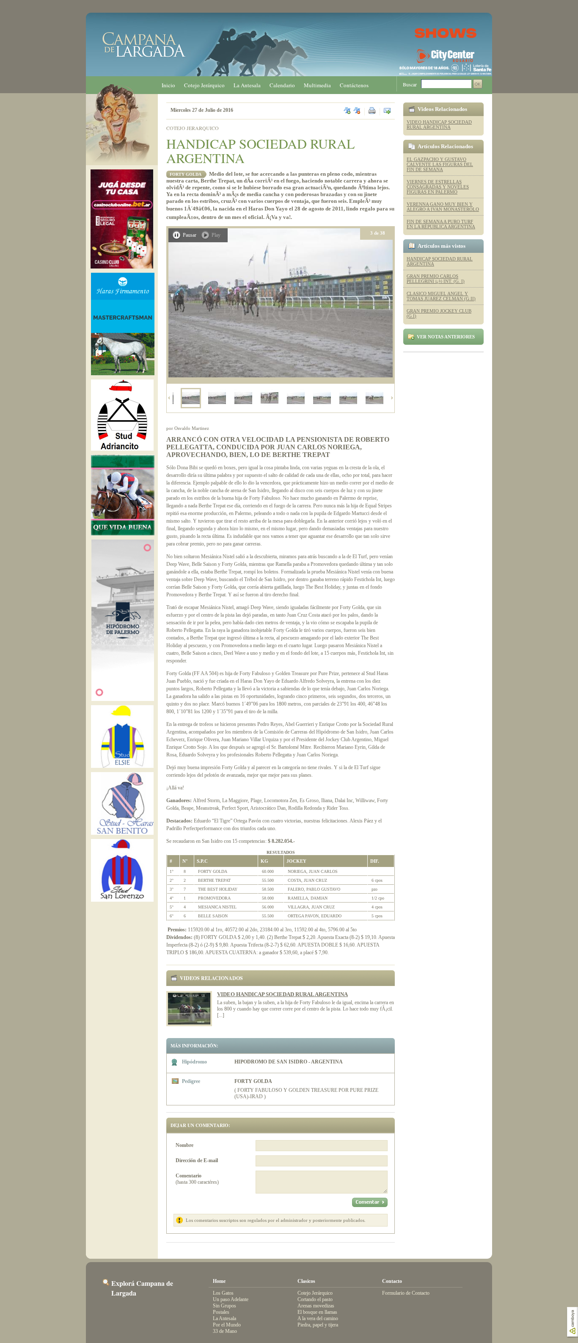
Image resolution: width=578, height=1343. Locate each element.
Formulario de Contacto (405, 1293)
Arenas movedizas (315, 1306)
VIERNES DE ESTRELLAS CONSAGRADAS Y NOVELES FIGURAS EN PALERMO (438, 186)
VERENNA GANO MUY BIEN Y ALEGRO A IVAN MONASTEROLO (443, 207)
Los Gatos (223, 1293)
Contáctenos (354, 85)
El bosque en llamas (317, 1312)
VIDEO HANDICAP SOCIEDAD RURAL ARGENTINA (282, 994)
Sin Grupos (224, 1306)
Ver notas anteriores (446, 336)
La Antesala (247, 85)
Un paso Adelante (230, 1299)
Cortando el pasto (315, 1299)
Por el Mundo (227, 1325)
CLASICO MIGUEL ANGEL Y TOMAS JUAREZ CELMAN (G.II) (441, 296)
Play (216, 235)
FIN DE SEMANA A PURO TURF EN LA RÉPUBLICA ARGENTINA (441, 224)
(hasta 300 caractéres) (197, 1179)
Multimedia (317, 85)
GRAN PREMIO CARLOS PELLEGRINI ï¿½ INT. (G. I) (436, 279)
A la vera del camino (317, 1318)
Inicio (168, 85)
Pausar (189, 235)
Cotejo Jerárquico (204, 85)
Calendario (282, 85)
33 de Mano (225, 1331)
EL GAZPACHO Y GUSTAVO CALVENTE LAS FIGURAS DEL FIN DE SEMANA (440, 164)
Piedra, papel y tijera (317, 1325)
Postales (221, 1312)
